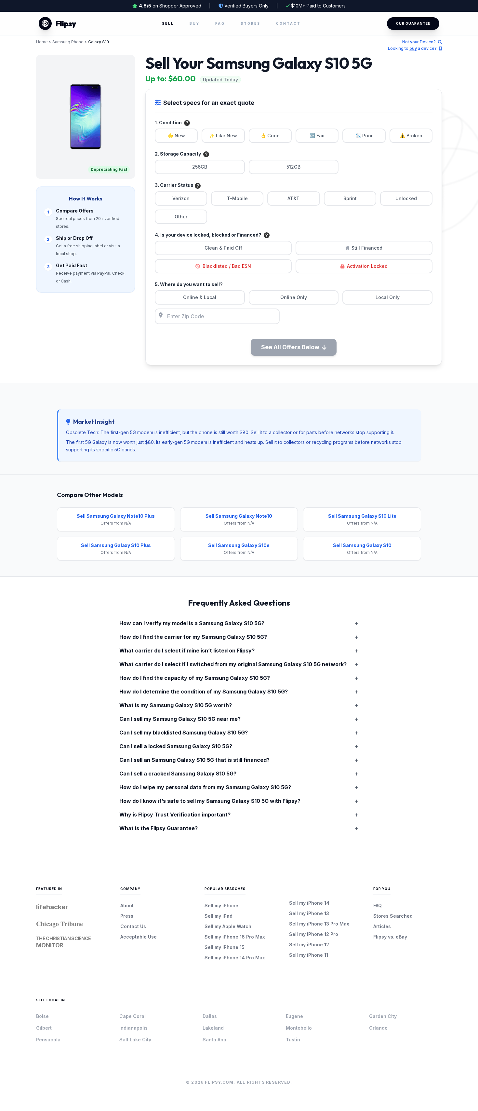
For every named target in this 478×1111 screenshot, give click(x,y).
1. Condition (169, 122)
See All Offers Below (290, 347)
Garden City (383, 1016)
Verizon (181, 198)
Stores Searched (393, 916)
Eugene (294, 1016)
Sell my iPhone (221, 905)
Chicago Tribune (59, 923)
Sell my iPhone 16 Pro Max (235, 937)
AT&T (293, 198)
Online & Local (199, 297)
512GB (293, 167)
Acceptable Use (138, 937)
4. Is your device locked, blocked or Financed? (208, 235)
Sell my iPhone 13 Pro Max (319, 923)
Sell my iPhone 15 (225, 947)
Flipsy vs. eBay (390, 937)
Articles (382, 926)
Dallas (210, 1016)
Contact (288, 23)
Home (42, 41)
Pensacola (48, 1039)
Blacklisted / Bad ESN (227, 266)
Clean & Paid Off (223, 248)
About (127, 905)
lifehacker (52, 907)
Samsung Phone (68, 41)
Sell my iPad (218, 916)
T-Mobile (237, 198)
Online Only (293, 297)
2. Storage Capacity (178, 154)
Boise (42, 1016)
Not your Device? (419, 41)
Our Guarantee (413, 23)
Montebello (299, 1028)
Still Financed (367, 248)
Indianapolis (133, 1028)
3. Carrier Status (174, 185)
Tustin (293, 1039)
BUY (195, 23)
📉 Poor (364, 135)
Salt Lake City (135, 1039)
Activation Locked (367, 266)
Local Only (388, 297)
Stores (250, 23)
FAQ (220, 23)
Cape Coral (132, 1016)
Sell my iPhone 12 (309, 944)
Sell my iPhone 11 (308, 955)
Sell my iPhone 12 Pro (313, 934)
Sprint (350, 198)
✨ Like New (223, 135)
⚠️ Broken (411, 135)
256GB (199, 167)
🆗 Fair (317, 135)
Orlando (378, 1028)
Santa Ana (214, 1039)
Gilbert (44, 1028)
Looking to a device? (413, 48)
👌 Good (270, 135)
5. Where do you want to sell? (189, 284)
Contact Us (133, 926)
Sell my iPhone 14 (309, 903)
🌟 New (176, 135)
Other (181, 216)
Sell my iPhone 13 (309, 913)
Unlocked (406, 198)
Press (126, 916)
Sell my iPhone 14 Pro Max (235, 957)
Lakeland (213, 1028)
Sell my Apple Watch (228, 926)
